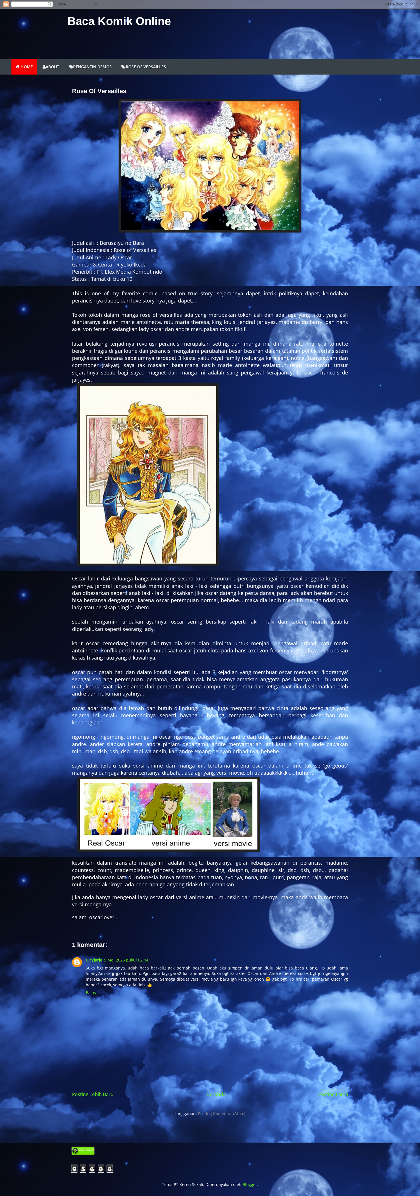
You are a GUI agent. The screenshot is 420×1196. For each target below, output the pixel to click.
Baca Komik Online (119, 21)
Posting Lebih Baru (92, 1094)
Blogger (250, 1184)
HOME (26, 66)
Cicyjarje (94, 960)
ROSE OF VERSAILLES (146, 66)
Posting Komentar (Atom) (221, 1113)
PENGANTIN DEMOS (92, 66)
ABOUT (52, 66)
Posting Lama (333, 1094)
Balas (91, 992)
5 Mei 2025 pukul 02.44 (126, 960)
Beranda (216, 1094)
